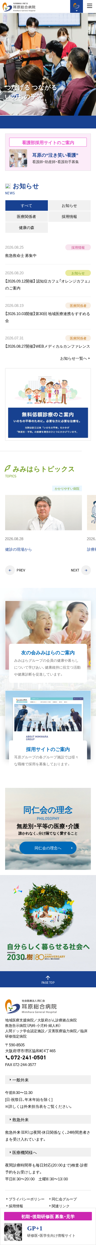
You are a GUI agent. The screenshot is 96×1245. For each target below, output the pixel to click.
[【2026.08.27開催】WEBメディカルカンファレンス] (48, 342)
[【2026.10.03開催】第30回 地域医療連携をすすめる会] (48, 313)
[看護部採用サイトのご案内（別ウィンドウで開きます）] (48, 152)
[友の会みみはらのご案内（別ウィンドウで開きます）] (48, 642)
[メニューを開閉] (89, 6)
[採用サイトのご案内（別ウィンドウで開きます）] (48, 731)
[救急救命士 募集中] (48, 252)
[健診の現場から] (43, 519)
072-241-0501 (28, 1057)
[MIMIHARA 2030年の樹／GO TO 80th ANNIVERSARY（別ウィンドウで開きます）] (48, 923)
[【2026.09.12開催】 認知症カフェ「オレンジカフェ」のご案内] (48, 280)
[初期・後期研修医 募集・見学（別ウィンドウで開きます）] (48, 1226)
